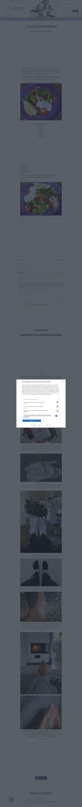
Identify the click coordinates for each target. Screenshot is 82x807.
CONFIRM (31, 420)
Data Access (41, 425)
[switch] (57, 402)
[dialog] (41, 403)
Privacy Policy (48, 425)
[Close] (63, 382)
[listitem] (41, 399)
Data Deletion (34, 425)
